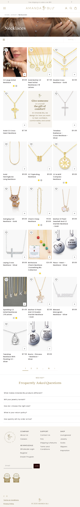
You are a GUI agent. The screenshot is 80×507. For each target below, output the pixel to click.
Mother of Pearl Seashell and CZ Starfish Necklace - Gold (60, 222)
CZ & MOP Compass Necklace (57, 176)
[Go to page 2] (55, 368)
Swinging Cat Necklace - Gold (10, 220)
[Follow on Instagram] (7, 496)
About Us (24, 435)
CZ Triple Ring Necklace (34, 175)
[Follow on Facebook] (4, 496)
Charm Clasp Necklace (33, 220)
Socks (62, 443)
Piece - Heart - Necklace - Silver (60, 264)
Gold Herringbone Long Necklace (9, 176)
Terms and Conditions (45, 448)
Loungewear (65, 435)
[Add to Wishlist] (6, 50)
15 (49, 368)
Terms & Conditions (11, 500)
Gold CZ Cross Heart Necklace (9, 132)
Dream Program (27, 457)
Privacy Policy (9, 504)
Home (7, 15)
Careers (23, 439)
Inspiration (65, 450)
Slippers (63, 446)
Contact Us (45, 435)
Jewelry (14, 15)
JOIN (37, 466)
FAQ (42, 439)
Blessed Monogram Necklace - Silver (60, 312)
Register (23, 453)
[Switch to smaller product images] (4, 39)
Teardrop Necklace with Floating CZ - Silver (9, 358)
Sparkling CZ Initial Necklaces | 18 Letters (10, 312)
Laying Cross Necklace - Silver (10, 264)
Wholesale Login (27, 449)
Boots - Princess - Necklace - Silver (35, 356)
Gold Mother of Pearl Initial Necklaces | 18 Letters (34, 83)
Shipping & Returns (48, 443)
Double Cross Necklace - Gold (60, 81)
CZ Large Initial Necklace (9, 81)
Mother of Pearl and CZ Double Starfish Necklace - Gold (35, 313)
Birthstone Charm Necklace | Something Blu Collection (35, 266)
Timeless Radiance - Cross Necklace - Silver (60, 134)
